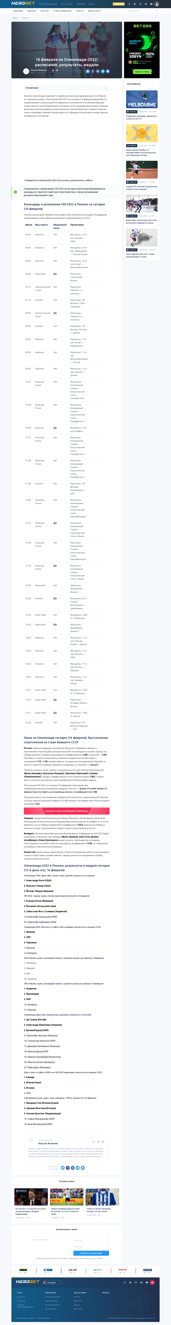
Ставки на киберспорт (62, 11)
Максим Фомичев (38, 70)
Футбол (77, 1297)
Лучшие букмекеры (52, 1297)
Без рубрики (131, 145)
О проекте (21, 1301)
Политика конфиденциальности (25, 1306)
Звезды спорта (94, 11)
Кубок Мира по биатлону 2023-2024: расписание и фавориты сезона (141, 221)
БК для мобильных (52, 1305)
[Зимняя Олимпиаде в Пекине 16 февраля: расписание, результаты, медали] (108, 71)
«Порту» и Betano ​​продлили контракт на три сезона (99, 1210)
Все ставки (78, 1309)
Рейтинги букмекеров (48, 4)
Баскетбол (78, 1301)
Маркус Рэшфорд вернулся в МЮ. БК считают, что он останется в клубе (65, 1211)
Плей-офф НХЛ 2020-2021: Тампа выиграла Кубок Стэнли (140, 255)
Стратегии (44, 11)
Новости (79, 11)
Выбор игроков (51, 1301)
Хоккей (76, 1305)
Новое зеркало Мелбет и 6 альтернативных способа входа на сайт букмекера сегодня (141, 152)
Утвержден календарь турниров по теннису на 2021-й (141, 117)
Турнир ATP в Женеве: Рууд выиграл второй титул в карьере (141, 188)
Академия (80, 4)
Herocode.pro (150, 1318)
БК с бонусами (50, 1309)
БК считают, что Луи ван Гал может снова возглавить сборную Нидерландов (31, 1211)
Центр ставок (66, 4)
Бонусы (92, 4)
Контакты (21, 1297)
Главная (15, 18)
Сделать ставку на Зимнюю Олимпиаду (66, 811)
